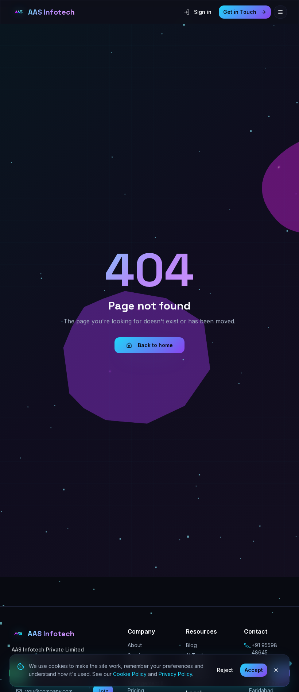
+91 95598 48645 (264, 649)
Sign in (202, 12)
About (135, 645)
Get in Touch (239, 12)
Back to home (155, 345)
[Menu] (280, 12)
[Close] (276, 670)
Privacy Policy (175, 674)
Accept (254, 670)
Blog (191, 645)
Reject (225, 670)
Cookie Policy (130, 674)
